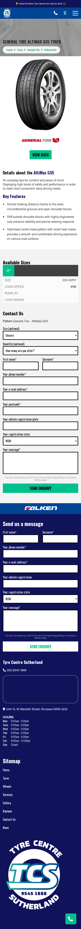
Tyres (6, 778)
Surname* (48, 359)
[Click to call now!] (55, 13)
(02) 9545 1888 (16, 670)
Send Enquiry (40, 488)
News (6, 827)
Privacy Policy (57, 477)
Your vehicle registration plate (20, 419)
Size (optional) (11, 328)
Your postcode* (11, 404)
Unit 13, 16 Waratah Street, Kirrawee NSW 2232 (36, 709)
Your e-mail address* (15, 389)
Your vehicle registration (17, 577)
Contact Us (9, 819)
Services (8, 794)
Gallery (7, 803)
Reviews (7, 811)
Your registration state (16, 434)
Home (6, 770)
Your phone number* (14, 374)
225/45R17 (69, 280)
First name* (9, 359)
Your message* (11, 449)
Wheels (7, 786)
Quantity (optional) (13, 344)
